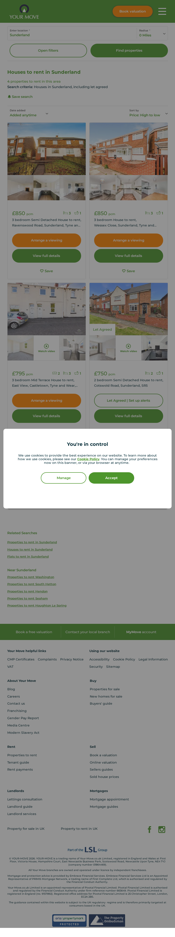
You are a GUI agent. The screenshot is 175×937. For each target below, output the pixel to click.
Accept (111, 478)
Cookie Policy (88, 459)
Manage (64, 478)
